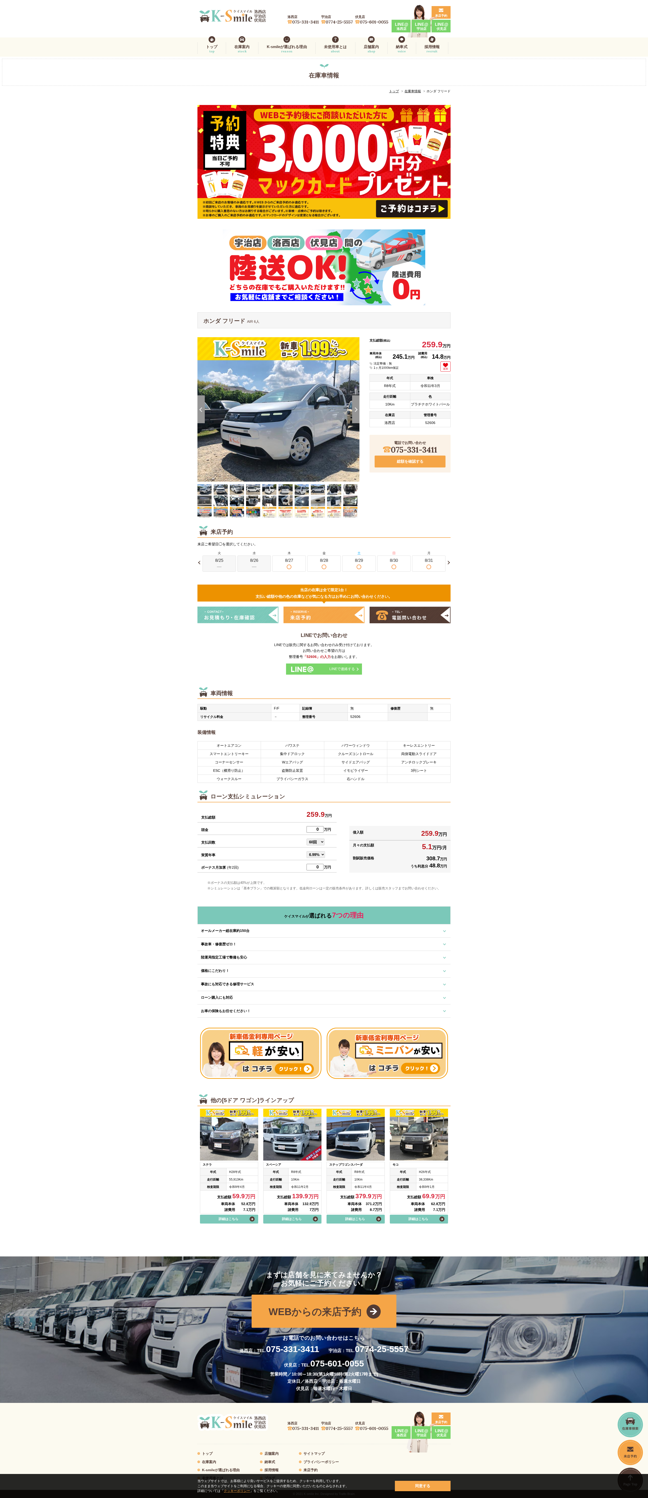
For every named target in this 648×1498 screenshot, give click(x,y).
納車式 (401, 49)
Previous (201, 409)
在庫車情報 (412, 91)
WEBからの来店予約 (315, 1311)
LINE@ (401, 26)
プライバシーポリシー (321, 1462)
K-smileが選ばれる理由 (287, 49)
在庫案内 (242, 49)
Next (355, 409)
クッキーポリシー (237, 1491)
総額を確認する (410, 461)
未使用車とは (335, 49)
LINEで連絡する (342, 669)
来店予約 (441, 15)
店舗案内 (371, 49)
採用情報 (432, 49)
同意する (422, 1486)
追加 (445, 368)
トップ (211, 49)
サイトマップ (314, 1453)
